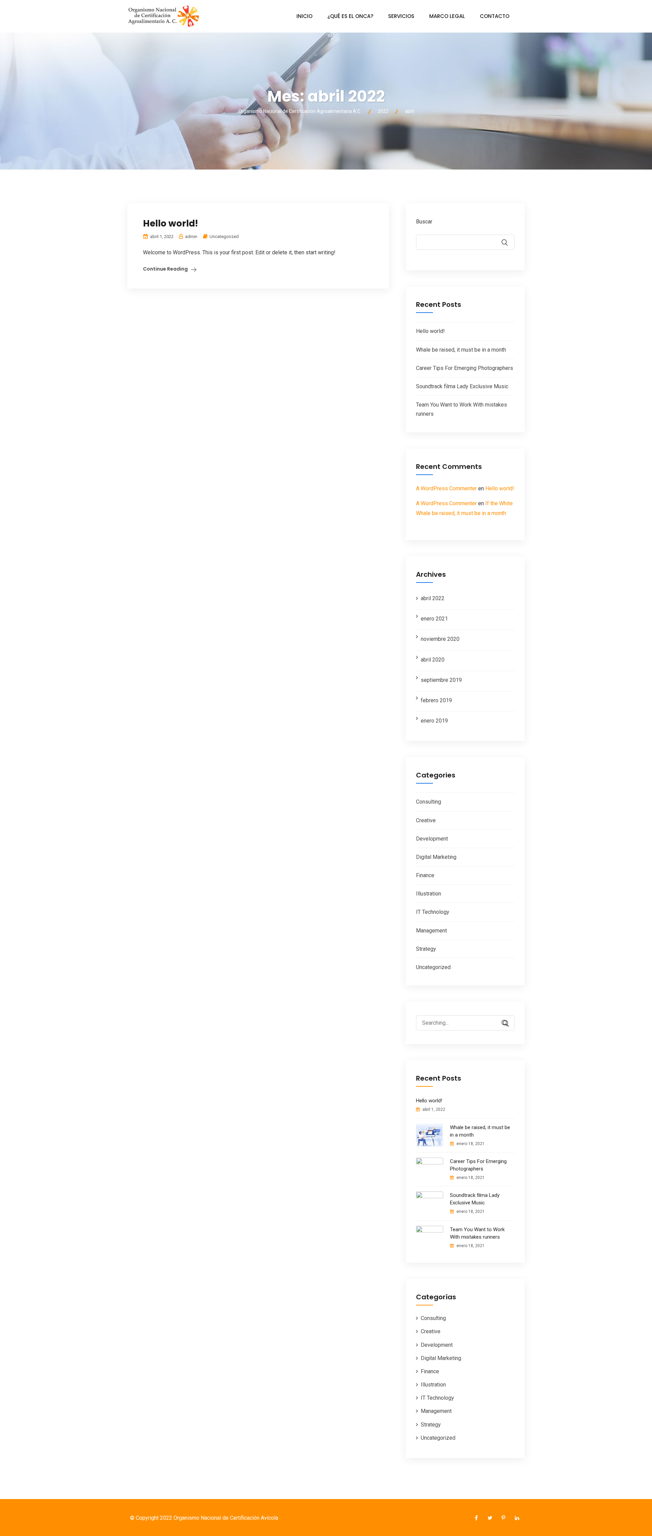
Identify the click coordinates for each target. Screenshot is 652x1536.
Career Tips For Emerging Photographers (464, 368)
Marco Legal (447, 16)
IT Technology (432, 912)
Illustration (428, 893)
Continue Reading (165, 268)
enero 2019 (434, 720)
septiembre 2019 (441, 680)
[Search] (502, 1023)
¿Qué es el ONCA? (350, 16)
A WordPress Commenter (446, 488)
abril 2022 (433, 598)
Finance (425, 875)
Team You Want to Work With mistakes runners (477, 1233)
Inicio (304, 16)
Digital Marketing (436, 857)
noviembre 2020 (440, 639)
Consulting (428, 802)
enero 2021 (434, 618)
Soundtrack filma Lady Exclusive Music (462, 386)
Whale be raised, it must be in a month (461, 350)
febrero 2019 (436, 700)
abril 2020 (433, 659)
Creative (426, 820)
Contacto (494, 16)
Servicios (401, 16)
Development (432, 838)
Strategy (426, 949)
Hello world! (170, 223)
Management (431, 930)
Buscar (424, 221)
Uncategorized (224, 236)
